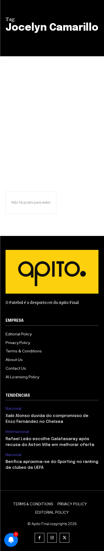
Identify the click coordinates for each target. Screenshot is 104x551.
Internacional (17, 431)
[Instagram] (52, 538)
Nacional (13, 408)
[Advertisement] (52, 111)
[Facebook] (39, 538)
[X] (64, 538)
